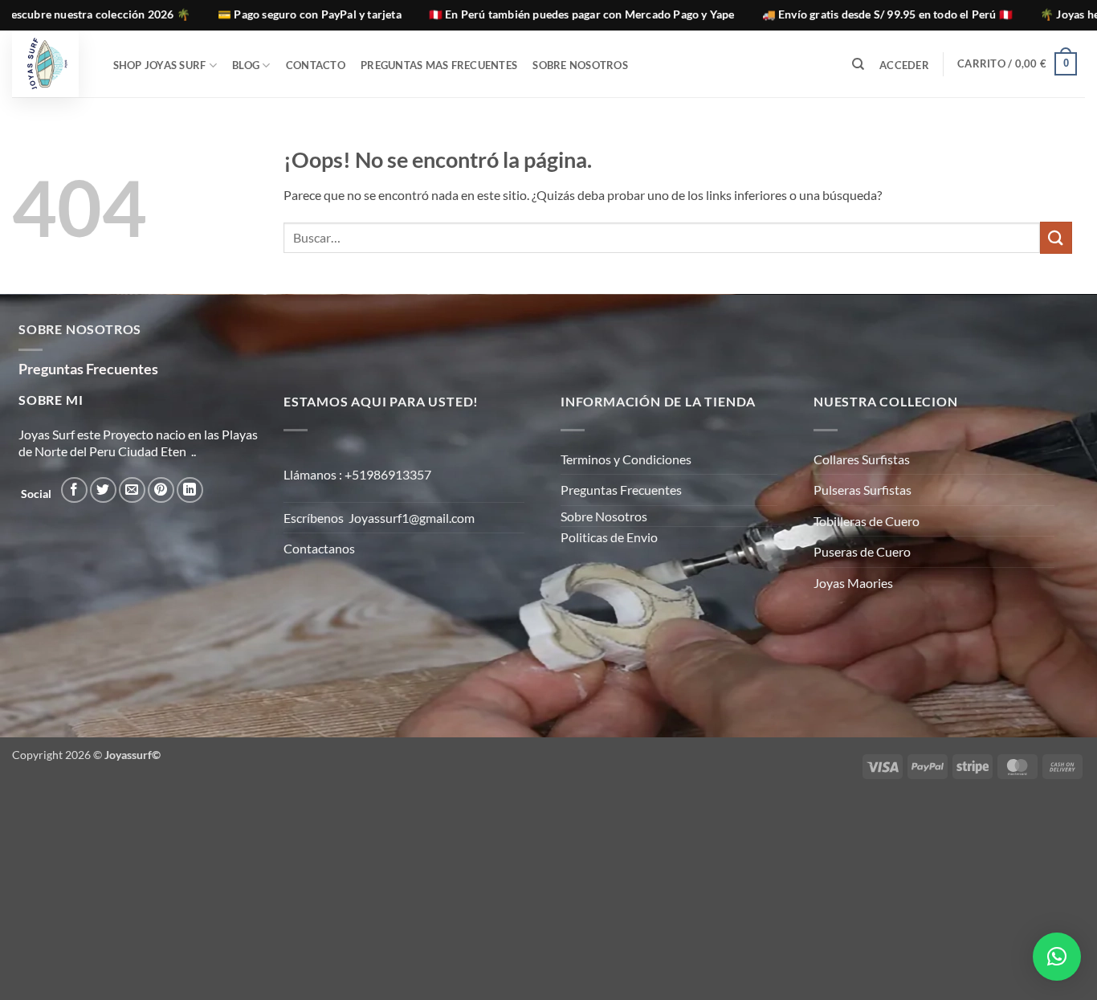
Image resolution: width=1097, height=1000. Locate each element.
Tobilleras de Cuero (867, 521)
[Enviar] (1056, 237)
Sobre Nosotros (580, 65)
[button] (904, 65)
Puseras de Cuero (862, 551)
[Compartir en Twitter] (103, 490)
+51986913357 (388, 474)
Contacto (315, 65)
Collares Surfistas (862, 459)
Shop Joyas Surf (159, 65)
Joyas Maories (853, 582)
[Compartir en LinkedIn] (190, 490)
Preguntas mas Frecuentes (439, 65)
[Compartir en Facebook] (74, 490)
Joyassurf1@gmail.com (412, 517)
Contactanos (319, 548)
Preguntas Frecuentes (621, 489)
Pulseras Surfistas (862, 489)
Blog (245, 65)
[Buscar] (858, 64)
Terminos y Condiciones (626, 459)
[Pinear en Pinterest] (161, 490)
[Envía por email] (132, 490)
